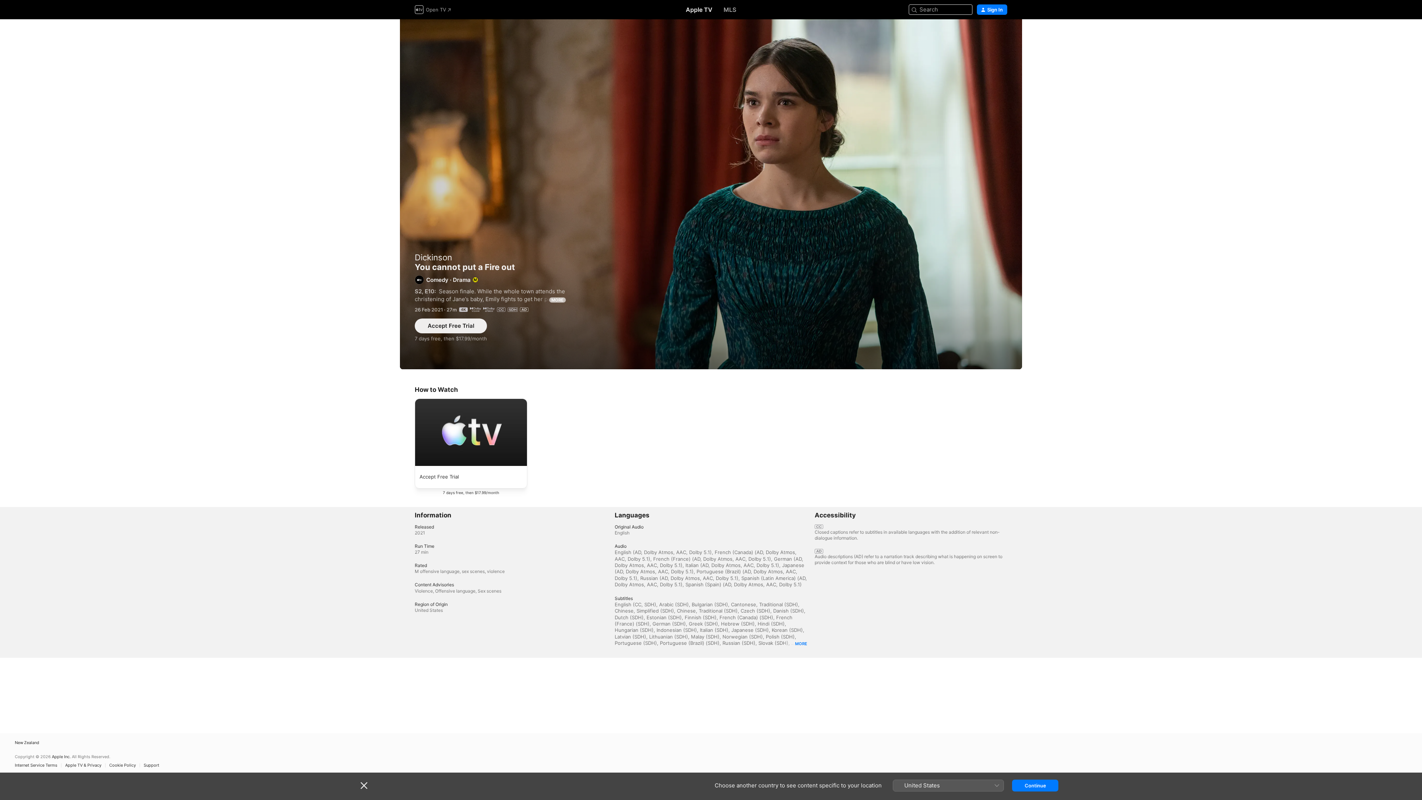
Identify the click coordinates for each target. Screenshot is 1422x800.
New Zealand (27, 743)
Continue (1035, 786)
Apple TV (699, 9)
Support (151, 765)
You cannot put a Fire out (711, 194)
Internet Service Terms (36, 765)
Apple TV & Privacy (83, 765)
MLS (730, 9)
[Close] (364, 785)
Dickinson (433, 257)
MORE (557, 300)
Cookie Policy (122, 765)
